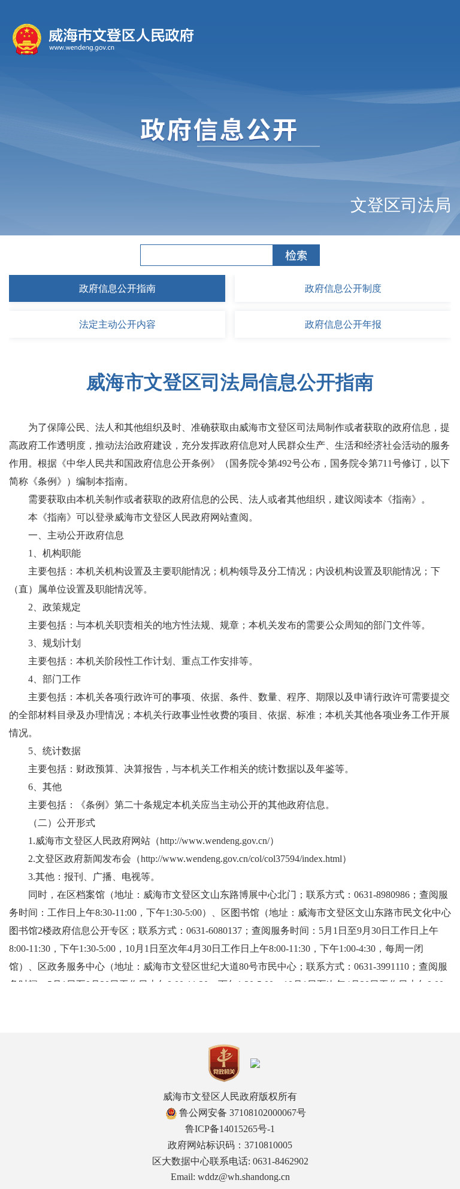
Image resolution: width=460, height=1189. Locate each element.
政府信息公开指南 (117, 288)
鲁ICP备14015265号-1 (230, 1129)
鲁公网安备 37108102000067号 (241, 1113)
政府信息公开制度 (343, 288)
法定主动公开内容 (117, 324)
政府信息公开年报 (343, 324)
